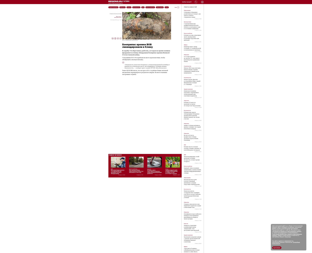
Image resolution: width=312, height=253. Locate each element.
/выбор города (186, 2)
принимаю (276, 248)
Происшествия (117, 13)
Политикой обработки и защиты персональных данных (287, 234)
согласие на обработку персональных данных (286, 231)
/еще (176, 7)
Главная (112, 13)
